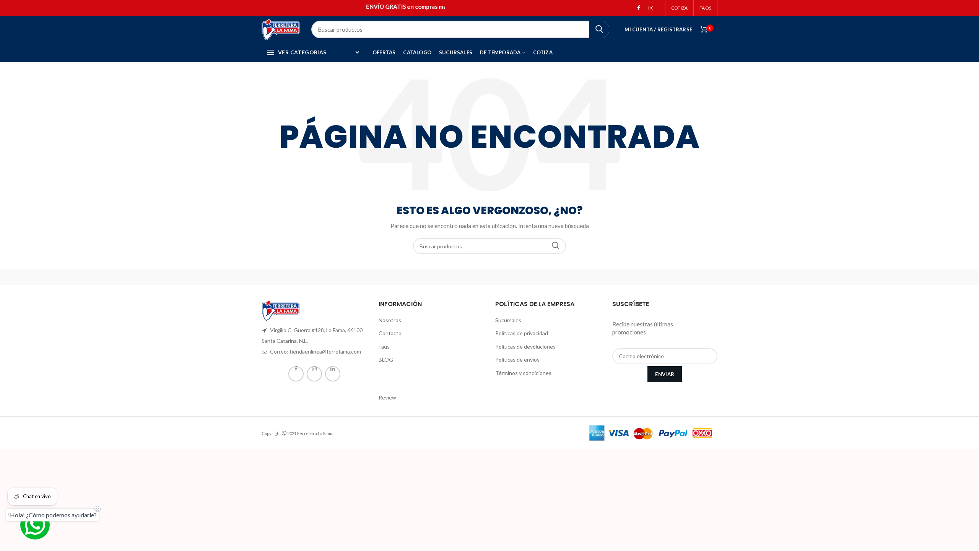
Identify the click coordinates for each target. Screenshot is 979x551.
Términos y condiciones (523, 373)
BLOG (386, 359)
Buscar (599, 29)
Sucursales (508, 320)
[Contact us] (35, 525)
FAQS (705, 8)
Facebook (638, 8)
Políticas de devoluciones (525, 346)
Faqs (384, 346)
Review (387, 397)
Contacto (390, 333)
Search (555, 246)
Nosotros (390, 320)
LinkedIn (332, 373)
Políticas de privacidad (521, 333)
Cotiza (679, 8)
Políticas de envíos (517, 359)
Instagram (650, 8)
